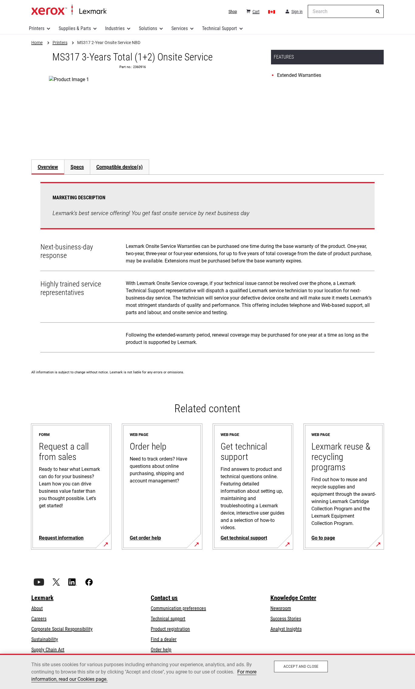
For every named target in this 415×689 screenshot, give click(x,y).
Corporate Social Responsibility (62, 629)
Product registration (170, 629)
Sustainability (44, 639)
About (37, 608)
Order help (161, 650)
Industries (115, 28)
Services (179, 28)
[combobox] (346, 11)
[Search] (378, 11)
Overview (48, 167)
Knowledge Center (293, 598)
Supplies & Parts (75, 28)
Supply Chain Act (47, 650)
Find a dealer (164, 639)
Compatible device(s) (119, 167)
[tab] (47, 166)
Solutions (148, 28)
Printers (36, 28)
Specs (77, 167)
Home (68, 10)
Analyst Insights (286, 629)
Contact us (164, 598)
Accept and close (300, 666)
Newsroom (280, 608)
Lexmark (42, 598)
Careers (38, 619)
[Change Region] (272, 11)
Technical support (168, 619)
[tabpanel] (207, 268)
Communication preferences (178, 608)
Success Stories (285, 619)
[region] (207, 671)
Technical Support (219, 28)
